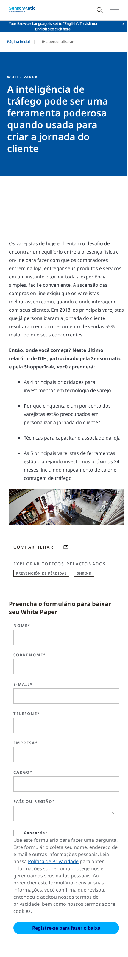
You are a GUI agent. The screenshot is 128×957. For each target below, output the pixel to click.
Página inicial (18, 41)
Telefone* (26, 713)
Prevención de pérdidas (41, 573)
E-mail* (23, 684)
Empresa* (25, 743)
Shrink (84, 573)
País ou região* (34, 801)
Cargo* (22, 772)
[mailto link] (65, 547)
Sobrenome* (29, 655)
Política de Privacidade (53, 861)
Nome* (21, 625)
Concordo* (36, 832)
